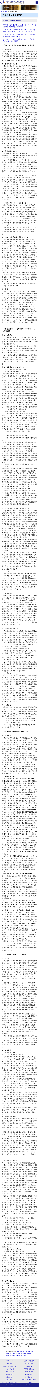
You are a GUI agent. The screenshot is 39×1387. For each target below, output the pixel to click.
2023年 (30, 1351)
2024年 (25, 1351)
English (29, 1382)
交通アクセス (10, 1371)
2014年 (23, 1355)
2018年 (28, 1353)
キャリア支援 (10, 1369)
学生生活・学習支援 (9, 1366)
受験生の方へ (29, 1374)
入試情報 (10, 1363)
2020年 (17, 1353)
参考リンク (9, 1374)
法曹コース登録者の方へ (29, 1380)
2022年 (6, 1353)
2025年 (19, 1351)
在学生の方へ (10, 1377)
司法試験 (29, 1366)
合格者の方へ (10, 1380)
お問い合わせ (29, 1371)
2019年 (23, 1353)
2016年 (12, 1355)
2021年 (12, 1353)
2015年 (17, 1355)
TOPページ (4, 11)
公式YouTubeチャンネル (9, 1382)
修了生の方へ (29, 1377)
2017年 (6, 1355)
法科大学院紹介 (29, 1361)
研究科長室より (29, 1369)
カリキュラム (29, 1363)
